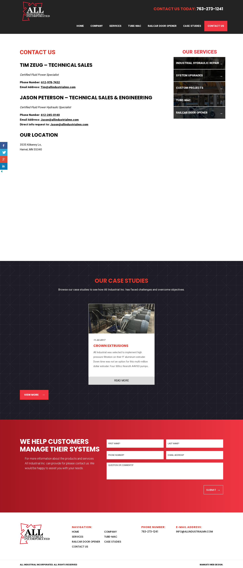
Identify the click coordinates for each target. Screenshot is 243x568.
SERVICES (115, 25)
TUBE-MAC (134, 25)
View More (31, 394)
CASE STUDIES (192, 25)
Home (80, 25)
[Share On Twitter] (3, 152)
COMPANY (96, 25)
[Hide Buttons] (1, 171)
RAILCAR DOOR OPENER (162, 25)
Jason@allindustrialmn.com (60, 119)
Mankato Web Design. (211, 565)
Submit (211, 490)
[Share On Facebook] (3, 145)
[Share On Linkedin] (3, 166)
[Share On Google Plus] (3, 159)
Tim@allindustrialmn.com (58, 87)
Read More (121, 380)
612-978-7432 (50, 82)
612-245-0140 (50, 115)
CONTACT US (216, 25)
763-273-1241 (149, 531)
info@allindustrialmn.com (194, 531)
